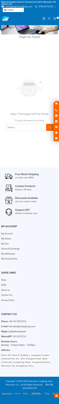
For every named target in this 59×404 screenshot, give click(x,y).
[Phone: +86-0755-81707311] (56, 110)
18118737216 (19, 336)
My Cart (5, 243)
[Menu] (44, 18)
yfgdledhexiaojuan (17, 331)
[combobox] (13, 10)
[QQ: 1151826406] (56, 132)
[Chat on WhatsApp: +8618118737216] (56, 116)
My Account (7, 233)
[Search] (50, 127)
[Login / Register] (49, 18)
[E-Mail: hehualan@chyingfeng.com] (56, 138)
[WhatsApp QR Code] (56, 121)
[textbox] (13, 10)
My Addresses (8, 254)
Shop (3, 280)
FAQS (3, 285)
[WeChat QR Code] (56, 127)
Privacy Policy (8, 300)
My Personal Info (9, 259)
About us (5, 290)
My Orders (6, 238)
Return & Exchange (10, 248)
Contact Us (6, 295)
